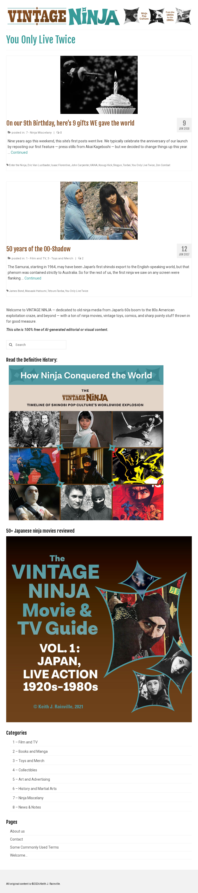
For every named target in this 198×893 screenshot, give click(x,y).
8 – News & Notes (27, 807)
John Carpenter (80, 165)
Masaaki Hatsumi (36, 291)
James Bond (16, 291)
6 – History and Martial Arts (35, 789)
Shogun (117, 165)
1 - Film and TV (36, 258)
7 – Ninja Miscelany (28, 798)
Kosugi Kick (105, 165)
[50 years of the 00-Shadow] (99, 210)
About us (17, 831)
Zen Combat (163, 165)
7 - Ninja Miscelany (39, 132)
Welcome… (19, 855)
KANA (93, 165)
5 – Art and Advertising (31, 779)
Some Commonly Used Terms (34, 847)
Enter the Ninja (18, 165)
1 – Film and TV (25, 742)
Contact (16, 839)
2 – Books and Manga (30, 751)
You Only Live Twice (143, 165)
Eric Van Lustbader (39, 165)
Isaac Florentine (60, 165)
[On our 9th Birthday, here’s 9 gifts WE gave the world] (99, 84)
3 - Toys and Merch (60, 258)
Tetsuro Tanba (56, 291)
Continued (19, 152)
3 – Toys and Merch (28, 761)
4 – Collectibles (25, 770)
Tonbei (127, 165)
